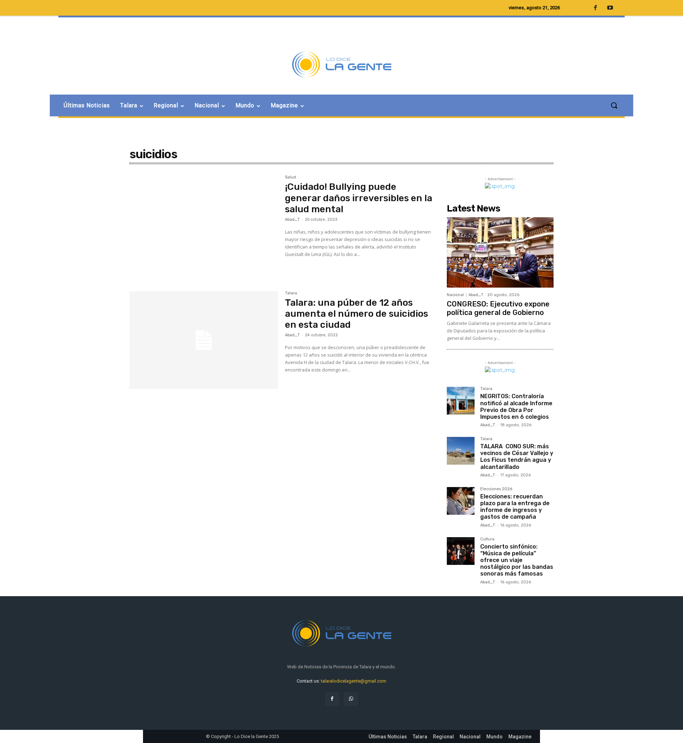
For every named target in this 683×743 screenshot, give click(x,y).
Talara (291, 293)
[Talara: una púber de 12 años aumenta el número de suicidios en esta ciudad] (203, 340)
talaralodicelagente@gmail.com (353, 681)
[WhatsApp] (351, 699)
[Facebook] (332, 699)
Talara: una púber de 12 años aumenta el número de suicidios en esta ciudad (356, 313)
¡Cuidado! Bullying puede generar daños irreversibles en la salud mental (358, 197)
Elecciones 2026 (496, 489)
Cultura (487, 539)
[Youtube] (610, 8)
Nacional (455, 295)
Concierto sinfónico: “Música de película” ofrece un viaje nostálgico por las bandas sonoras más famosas (516, 560)
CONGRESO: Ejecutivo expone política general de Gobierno (498, 308)
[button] (614, 105)
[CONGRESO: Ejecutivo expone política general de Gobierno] (500, 252)
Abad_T (292, 219)
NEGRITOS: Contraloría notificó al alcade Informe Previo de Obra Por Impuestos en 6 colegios (516, 406)
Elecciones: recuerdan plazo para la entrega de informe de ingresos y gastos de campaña (515, 506)
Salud (290, 177)
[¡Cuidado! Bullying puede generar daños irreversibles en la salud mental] (203, 224)
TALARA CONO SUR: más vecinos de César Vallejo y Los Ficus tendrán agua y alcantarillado (516, 456)
